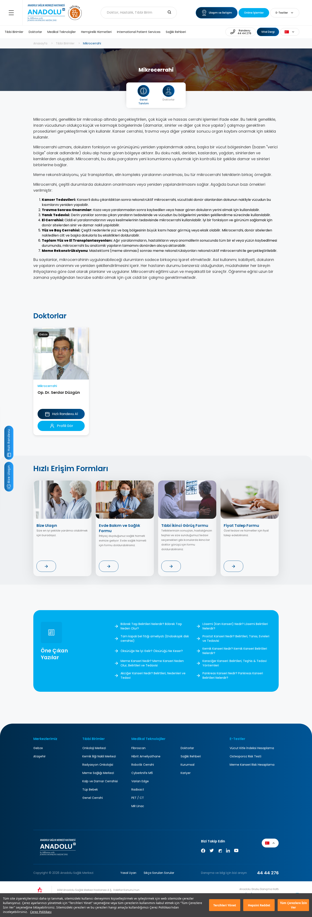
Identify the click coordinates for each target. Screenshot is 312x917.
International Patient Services (138, 32)
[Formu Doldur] (46, 566)
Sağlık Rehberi (176, 32)
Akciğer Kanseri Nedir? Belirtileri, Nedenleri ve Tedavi (153, 675)
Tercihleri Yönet (224, 905)
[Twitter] (211, 851)
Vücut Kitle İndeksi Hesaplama (252, 748)
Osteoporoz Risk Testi (245, 756)
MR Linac (137, 806)
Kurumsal (187, 765)
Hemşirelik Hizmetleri (96, 32)
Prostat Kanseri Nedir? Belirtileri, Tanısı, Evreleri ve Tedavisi (235, 638)
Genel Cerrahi (92, 798)
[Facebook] (203, 851)
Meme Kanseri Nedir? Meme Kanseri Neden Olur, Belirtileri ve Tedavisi (152, 663)
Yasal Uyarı (128, 873)
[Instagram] (220, 851)
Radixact (137, 789)
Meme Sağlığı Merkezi (98, 773)
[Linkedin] (228, 851)
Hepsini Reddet (259, 905)
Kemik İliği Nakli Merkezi (99, 756)
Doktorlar (35, 32)
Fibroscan (138, 748)
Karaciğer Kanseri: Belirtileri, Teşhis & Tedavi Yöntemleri (234, 663)
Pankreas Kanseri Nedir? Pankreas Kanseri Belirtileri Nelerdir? (232, 675)
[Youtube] (236, 851)
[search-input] (169, 12)
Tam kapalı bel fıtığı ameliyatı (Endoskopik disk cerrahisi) (155, 638)
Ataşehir (39, 756)
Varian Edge (140, 781)
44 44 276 (268, 873)
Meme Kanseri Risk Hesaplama (252, 765)
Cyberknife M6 (142, 773)
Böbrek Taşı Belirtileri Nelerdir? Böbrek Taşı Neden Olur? (151, 626)
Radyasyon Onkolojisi (97, 765)
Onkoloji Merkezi (94, 748)
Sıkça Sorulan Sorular (159, 873)
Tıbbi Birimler (14, 32)
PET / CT (137, 798)
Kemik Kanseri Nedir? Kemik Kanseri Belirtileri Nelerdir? (234, 650)
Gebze (38, 748)
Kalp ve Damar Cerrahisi (100, 781)
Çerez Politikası (41, 912)
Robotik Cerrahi (142, 765)
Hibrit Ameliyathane (145, 756)
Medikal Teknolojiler (61, 32)
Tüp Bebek (90, 789)
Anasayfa (40, 43)
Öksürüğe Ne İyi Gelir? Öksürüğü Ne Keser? (152, 651)
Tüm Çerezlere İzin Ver (293, 905)
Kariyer (186, 773)
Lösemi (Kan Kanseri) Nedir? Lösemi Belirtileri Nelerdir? (235, 626)
